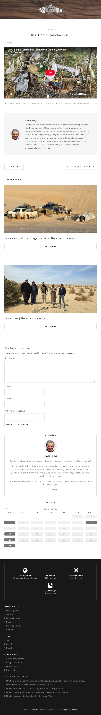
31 (10, 545)
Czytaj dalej (51, 246)
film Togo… (14, 167)
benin (18, 103)
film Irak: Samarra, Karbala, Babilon (22, 696)
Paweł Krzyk (86, 103)
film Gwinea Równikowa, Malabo (21, 684)
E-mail (8, 398)
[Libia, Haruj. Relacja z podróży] (50, 289)
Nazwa (8, 386)
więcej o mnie (43, 148)
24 (10, 540)
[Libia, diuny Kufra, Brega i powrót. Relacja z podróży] (50, 209)
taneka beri (36, 103)
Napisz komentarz (67, 103)
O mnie (9, 614)
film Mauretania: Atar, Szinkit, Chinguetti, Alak (27, 688)
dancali (26, 103)
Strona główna (12, 610)
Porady (9, 622)
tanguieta (48, 103)
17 (10, 534)
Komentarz (10, 358)
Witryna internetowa (14, 411)
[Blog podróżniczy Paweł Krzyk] (50, 13)
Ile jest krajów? (13, 666)
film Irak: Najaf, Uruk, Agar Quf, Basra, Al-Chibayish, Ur (30, 692)
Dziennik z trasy (13, 618)
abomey (10, 103)
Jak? (8, 640)
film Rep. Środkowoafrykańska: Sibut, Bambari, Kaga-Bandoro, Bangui (38, 681)
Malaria (9, 644)
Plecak (9, 648)
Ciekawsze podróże (15, 659)
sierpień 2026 (50, 509)
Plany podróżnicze (14, 662)
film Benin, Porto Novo (79, 167)
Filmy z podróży (13, 626)
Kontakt (10, 629)
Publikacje (11, 670)
